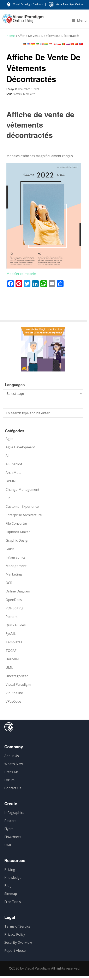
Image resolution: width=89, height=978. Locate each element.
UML (9, 667)
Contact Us (12, 788)
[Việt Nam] (72, 44)
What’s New (13, 764)
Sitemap (10, 893)
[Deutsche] (24, 44)
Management (16, 566)
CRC (9, 498)
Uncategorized (17, 676)
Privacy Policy (14, 934)
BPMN (11, 481)
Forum (9, 780)
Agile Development (20, 447)
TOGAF (11, 650)
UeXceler (12, 659)
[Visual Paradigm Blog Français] (23, 20)
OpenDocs (14, 599)
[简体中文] (76, 44)
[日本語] (55, 44)
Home (10, 36)
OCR (9, 582)
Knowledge (13, 877)
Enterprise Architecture (24, 515)
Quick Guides (16, 625)
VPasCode (13, 701)
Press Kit (11, 772)
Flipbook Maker (18, 532)
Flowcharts (12, 837)
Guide (10, 549)
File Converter (16, 523)
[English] (28, 44)
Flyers (8, 828)
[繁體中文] (81, 44)
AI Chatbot (14, 464)
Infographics (15, 557)
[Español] (33, 44)
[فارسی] (37, 44)
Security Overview (18, 942)
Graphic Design (17, 540)
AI (7, 455)
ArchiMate (14, 472)
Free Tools (12, 901)
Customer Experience (22, 506)
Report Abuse (15, 950)
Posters (17, 94)
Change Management (22, 489)
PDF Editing (14, 608)
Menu (82, 20)
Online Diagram (18, 591)
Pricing (9, 869)
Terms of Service (17, 926)
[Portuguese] (63, 44)
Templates (29, 94)
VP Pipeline (14, 693)
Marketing (14, 574)
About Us (11, 756)
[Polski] (59, 44)
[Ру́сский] (68, 44)
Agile (9, 438)
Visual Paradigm (18, 684)
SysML (11, 633)
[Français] (41, 44)
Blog (8, 885)
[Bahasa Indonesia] (50, 44)
